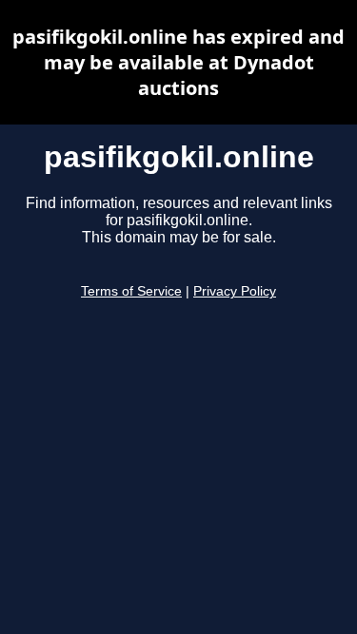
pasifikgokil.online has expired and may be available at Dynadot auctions (178, 62)
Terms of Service (131, 291)
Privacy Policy (234, 291)
